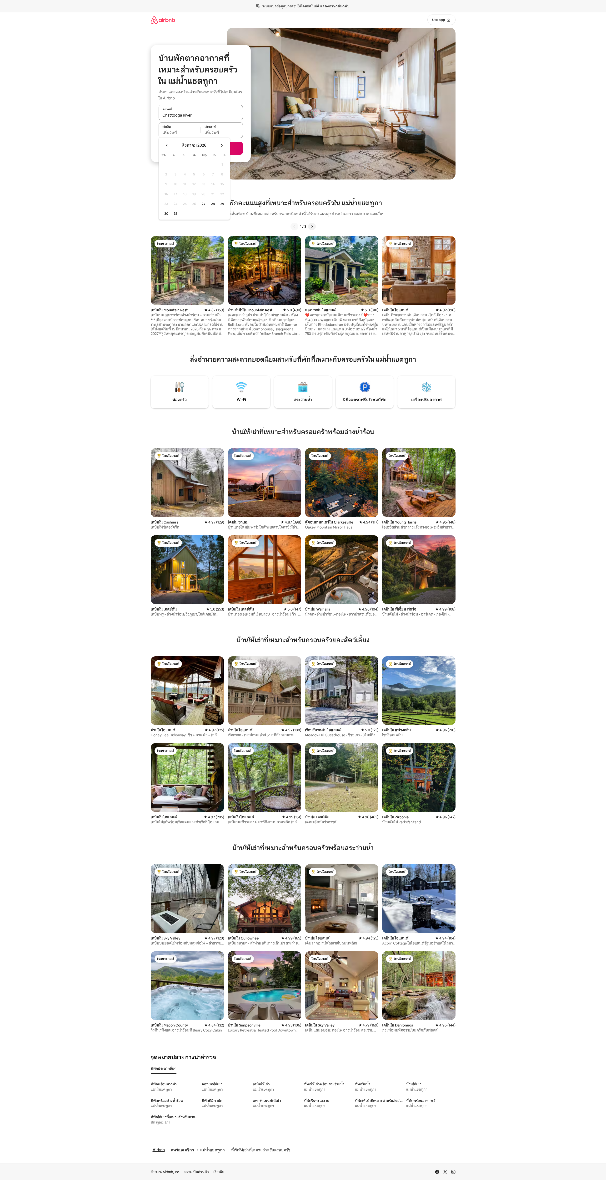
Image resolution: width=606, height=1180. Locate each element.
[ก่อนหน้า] (294, 226)
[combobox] (200, 115)
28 (213, 204)
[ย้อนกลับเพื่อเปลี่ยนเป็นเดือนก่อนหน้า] (166, 145)
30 (166, 213)
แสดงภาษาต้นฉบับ (335, 6)
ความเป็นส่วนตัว (196, 1172)
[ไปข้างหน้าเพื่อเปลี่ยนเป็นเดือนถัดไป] (221, 145)
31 (175, 213)
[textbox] (179, 133)
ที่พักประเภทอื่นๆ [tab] (163, 1068)
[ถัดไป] (312, 226)
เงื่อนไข (218, 1172)
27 (203, 204)
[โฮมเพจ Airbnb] (163, 19)
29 (222, 204)
